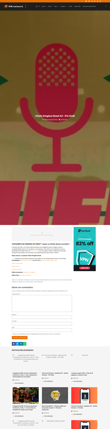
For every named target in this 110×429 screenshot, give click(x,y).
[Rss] (94, 1)
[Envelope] (100, 1)
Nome (14, 314)
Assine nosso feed (17, 263)
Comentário (16, 294)
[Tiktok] (97, 1)
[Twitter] (89, 1)
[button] (13, 344)
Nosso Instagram (17, 269)
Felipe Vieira (53, 260)
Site (13, 327)
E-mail (14, 321)
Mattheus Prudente (26, 260)
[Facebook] (86, 1)
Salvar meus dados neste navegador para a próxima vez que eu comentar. (37, 334)
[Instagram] (92, 1)
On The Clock (35, 251)
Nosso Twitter (16, 266)
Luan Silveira (45, 260)
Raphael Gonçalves (25, 275)
